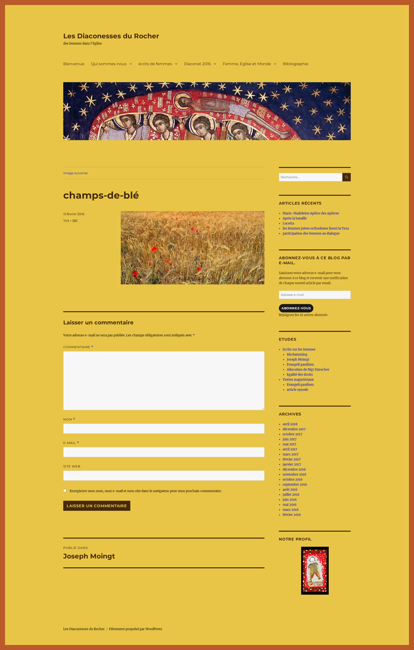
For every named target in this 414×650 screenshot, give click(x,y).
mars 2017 (291, 454)
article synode (297, 390)
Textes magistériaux (298, 380)
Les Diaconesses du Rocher (111, 36)
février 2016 (292, 515)
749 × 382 (70, 221)
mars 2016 (291, 510)
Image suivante (75, 173)
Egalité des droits (300, 375)
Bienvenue (73, 64)
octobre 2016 (293, 479)
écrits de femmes (155, 64)
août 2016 (290, 490)
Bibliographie (295, 64)
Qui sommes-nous (108, 64)
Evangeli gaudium (300, 364)
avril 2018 (290, 424)
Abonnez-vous (296, 308)
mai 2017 (289, 444)
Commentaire (78, 347)
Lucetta (288, 223)
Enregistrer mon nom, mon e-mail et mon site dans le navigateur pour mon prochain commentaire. (146, 491)
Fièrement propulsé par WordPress (135, 629)
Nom (69, 419)
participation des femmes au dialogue (311, 233)
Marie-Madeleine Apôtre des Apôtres (311, 213)
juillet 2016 (291, 495)
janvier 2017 (292, 464)
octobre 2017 (292, 434)
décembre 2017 (294, 429)
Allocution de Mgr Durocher (308, 370)
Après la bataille (295, 218)
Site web (71, 466)
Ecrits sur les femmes (299, 349)
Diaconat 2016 (197, 64)
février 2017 (292, 459)
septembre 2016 (295, 485)
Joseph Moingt (298, 359)
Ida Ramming (297, 354)
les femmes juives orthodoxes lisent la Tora (316, 228)
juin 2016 (290, 500)
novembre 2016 (294, 474)
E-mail (71, 443)
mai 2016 (290, 505)
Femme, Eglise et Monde (247, 64)
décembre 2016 (294, 469)
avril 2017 (290, 449)
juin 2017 (290, 439)
